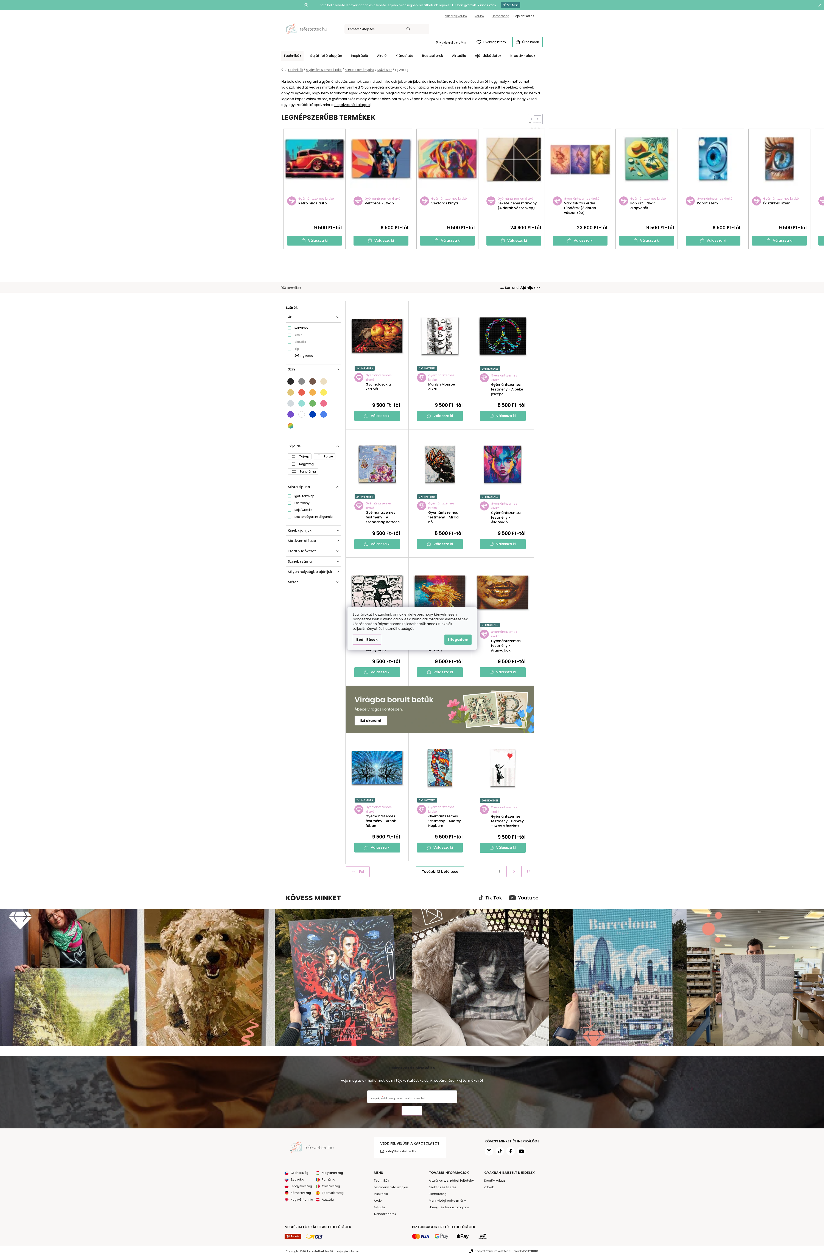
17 (528, 871)
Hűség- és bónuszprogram (449, 1207)
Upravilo (525, 1251)
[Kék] (312, 414)
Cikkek (489, 1187)
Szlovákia (297, 1179)
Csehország (299, 1173)
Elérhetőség (500, 16)
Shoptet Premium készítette (492, 1251)
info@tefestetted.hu (401, 1151)
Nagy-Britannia (302, 1199)
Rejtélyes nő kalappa (352, 104)
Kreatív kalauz (494, 1180)
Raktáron (301, 328)
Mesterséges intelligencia (313, 517)
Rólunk (479, 16)
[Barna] (312, 381)
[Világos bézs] (323, 381)
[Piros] (301, 392)
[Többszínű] (291, 425)
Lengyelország (301, 1186)
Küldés (412, 1110)
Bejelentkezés (451, 43)
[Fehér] (301, 414)
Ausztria (328, 1199)
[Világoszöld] (312, 403)
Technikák (381, 1180)
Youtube (528, 898)
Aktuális (300, 342)
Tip (296, 349)
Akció (298, 335)
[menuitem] (292, 56)
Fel (361, 871)
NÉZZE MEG (511, 5)
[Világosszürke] (290, 403)
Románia (328, 1179)
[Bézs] (290, 392)
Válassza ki (318, 240)
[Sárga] (323, 392)
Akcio (378, 1200)
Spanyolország (333, 1193)
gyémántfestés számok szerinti (348, 81)
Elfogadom (458, 639)
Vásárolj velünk (456, 16)
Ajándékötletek (385, 1214)
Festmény (302, 503)
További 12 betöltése (440, 871)
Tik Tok (493, 898)
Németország (301, 1193)
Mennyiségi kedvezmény (447, 1200)
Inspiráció (381, 1194)
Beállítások (367, 639)
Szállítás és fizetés (442, 1187)
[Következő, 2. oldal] (514, 871)
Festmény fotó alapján (391, 1187)
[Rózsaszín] (323, 403)
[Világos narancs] (312, 392)
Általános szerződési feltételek (451, 1180)
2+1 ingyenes (303, 356)
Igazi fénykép (304, 496)
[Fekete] (290, 381)
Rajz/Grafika (303, 510)
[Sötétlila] (290, 414)
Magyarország (332, 1173)
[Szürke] (301, 381)
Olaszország (331, 1186)
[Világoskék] (323, 414)
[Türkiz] (301, 403)
